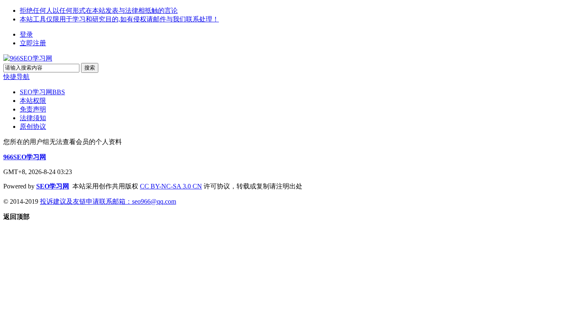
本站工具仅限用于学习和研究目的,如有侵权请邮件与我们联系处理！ (119, 19)
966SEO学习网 (24, 156)
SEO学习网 (42, 91)
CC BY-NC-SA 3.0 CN (171, 186)
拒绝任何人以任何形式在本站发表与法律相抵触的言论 (99, 10)
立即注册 (33, 43)
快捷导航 (16, 76)
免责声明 (33, 109)
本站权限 (33, 100)
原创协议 (33, 126)
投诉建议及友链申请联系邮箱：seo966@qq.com (108, 201)
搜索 (89, 68)
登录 (26, 34)
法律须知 (33, 117)
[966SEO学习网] (27, 58)
